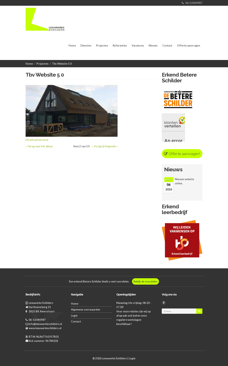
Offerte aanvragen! (184, 153)
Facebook (164, 303)
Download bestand (37, 139)
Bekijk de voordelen (145, 281)
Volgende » (111, 146)
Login (74, 315)
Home (72, 45)
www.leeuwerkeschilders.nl (45, 328)
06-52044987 (193, 2)
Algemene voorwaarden (85, 309)
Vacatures (138, 45)
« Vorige (97, 146)
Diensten (85, 45)
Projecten (102, 45)
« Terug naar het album (39, 146)
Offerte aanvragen (188, 45)
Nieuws (153, 45)
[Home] (46, 19)
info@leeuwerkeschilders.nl (45, 324)
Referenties (120, 45)
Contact (167, 45)
